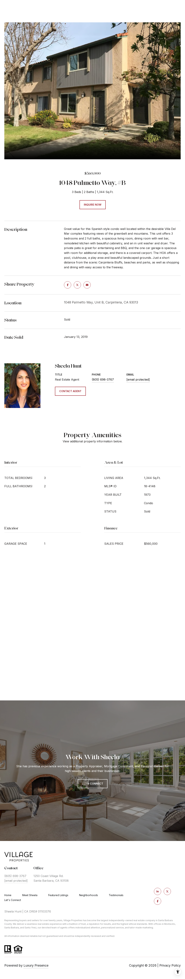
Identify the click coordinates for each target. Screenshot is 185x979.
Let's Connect (12, 900)
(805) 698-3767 (103, 379)
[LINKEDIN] (157, 891)
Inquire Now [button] (92, 204)
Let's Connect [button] (92, 783)
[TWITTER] (167, 891)
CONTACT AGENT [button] (70, 391)
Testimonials (116, 895)
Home (7, 895)
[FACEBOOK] (157, 901)
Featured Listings (58, 895)
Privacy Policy (170, 965)
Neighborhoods (88, 895)
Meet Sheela (29, 895)
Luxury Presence (35, 965)
